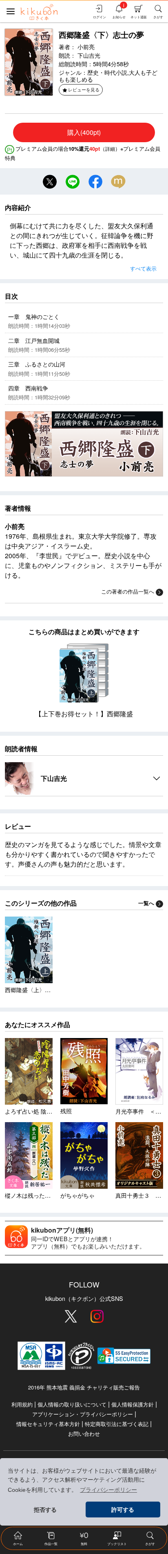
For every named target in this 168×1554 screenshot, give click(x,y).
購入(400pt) (84, 132)
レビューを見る (83, 89)
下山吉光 (88, 55)
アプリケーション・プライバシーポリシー (82, 1414)
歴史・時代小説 (107, 72)
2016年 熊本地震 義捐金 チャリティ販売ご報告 (84, 1387)
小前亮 (86, 46)
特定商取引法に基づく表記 (116, 1424)
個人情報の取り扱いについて (72, 1404)
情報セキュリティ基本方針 (48, 1424)
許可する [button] (122, 1509)
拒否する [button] (45, 1509)
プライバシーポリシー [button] (108, 1490)
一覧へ (146, 903)
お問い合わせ (84, 1433)
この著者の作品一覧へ (127, 591)
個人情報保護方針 (132, 1404)
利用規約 (22, 1404)
